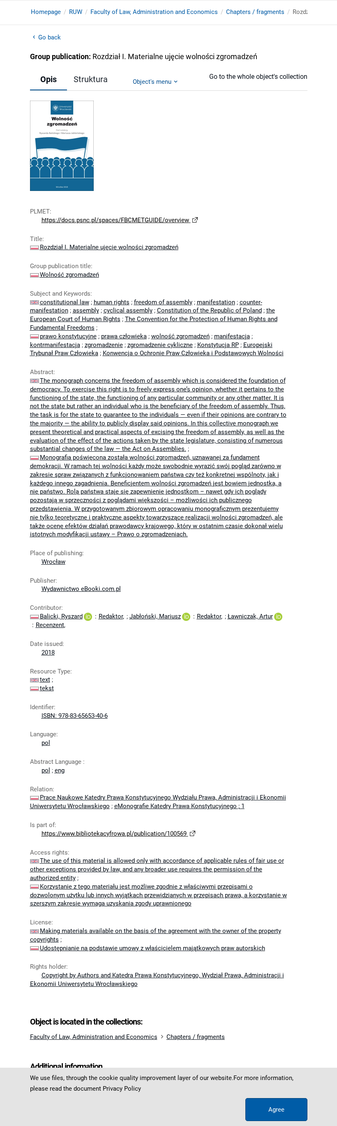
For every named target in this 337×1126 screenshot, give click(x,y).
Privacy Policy (122, 1088)
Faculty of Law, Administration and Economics (154, 12)
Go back (49, 37)
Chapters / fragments (255, 12)
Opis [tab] (48, 79)
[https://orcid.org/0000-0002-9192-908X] (88, 616)
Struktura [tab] (91, 79)
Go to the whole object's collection (258, 76)
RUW (75, 12)
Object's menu (152, 81)
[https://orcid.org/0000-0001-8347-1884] (186, 616)
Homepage (46, 12)
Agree (276, 1109)
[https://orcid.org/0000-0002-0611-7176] (278, 616)
